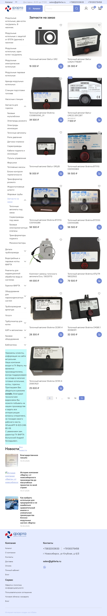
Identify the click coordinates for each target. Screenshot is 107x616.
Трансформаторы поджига (17, 237)
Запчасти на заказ (13, 200)
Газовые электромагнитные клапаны (18, 227)
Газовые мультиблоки (13, 115)
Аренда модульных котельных (14, 83)
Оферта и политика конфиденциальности (14, 586)
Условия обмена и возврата (17, 596)
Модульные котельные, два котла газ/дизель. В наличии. (15, 23)
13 (69, 398)
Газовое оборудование (12, 337)
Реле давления (14, 137)
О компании (10, 552)
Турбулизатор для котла (13, 323)
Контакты (9, 557)
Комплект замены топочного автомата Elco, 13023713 (43, 275)
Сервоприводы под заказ (16, 218)
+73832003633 (76, 2)
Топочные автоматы (16, 132)
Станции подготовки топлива (15, 92)
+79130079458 (95, 2)
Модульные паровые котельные (15, 74)
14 (75, 398)
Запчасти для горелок (11, 106)
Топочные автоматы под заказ (15, 209)
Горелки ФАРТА (12, 285)
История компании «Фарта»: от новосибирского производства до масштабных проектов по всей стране (29, 480)
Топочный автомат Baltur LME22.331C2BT (79, 114)
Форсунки (12, 162)
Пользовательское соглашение (18, 592)
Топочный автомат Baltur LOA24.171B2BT (79, 60)
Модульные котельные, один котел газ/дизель (13, 51)
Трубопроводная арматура (13, 308)
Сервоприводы (14, 146)
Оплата (8, 566)
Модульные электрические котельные (12, 63)
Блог (7, 574)
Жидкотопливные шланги (15, 188)
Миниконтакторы (17, 243)
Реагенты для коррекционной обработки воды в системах (13, 275)
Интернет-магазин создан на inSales (20, 612)
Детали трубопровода (12, 251)
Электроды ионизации (12, 127)
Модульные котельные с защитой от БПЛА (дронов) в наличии (15, 38)
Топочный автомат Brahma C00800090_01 (41, 114)
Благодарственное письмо (29, 456)
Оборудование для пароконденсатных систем (13, 296)
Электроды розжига (17, 120)
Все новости (23, 449)
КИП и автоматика (13, 330)
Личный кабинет (12, 570)
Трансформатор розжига (14, 180)
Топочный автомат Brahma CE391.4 (46, 327)
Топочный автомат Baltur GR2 (43, 59)
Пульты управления (16, 158)
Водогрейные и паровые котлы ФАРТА (12, 261)
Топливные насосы (16, 167)
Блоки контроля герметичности (15, 173)
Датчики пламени (15, 141)
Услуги (8, 315)
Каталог (9, 2)
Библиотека (11, 344)
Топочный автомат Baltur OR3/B (44, 166)
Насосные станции (14, 99)
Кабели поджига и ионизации (16, 152)
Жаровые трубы (15, 194)
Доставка (9, 561)
